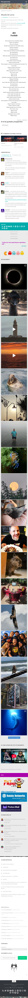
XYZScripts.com (19, 997)
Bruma (3, 932)
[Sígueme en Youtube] (9, 226)
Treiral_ (7, 182)
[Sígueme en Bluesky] (4, 226)
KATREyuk (5, 17)
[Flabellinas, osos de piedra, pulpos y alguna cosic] (14, 460)
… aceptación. (5, 867)
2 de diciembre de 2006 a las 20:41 (18, 182)
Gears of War (20, 23)
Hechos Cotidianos (6, 10)
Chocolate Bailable (6, 909)
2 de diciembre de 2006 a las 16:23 (18, 172)
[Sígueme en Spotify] (7, 226)
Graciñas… (3, 143)
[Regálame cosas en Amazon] (13, 226)
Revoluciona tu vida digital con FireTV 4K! (11, 769)
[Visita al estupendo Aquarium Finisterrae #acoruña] (14, 382)
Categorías (3, 947)
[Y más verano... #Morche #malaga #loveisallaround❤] (14, 408)
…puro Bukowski (6, 873)
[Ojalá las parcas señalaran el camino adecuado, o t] (14, 486)
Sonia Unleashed (6, 935)
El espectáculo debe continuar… (18, 819)
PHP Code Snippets (9, 997)
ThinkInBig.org (5, 923)
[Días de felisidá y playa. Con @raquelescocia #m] (14, 670)
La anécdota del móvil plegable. (9, 870)
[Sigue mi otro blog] (7, 228)
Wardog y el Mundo (6, 929)
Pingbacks (17, 155)
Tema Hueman (20, 987)
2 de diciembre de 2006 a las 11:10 (13, 160)
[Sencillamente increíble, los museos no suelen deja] (14, 696)
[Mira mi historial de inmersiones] (4, 228)
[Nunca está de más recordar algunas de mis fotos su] (14, 722)
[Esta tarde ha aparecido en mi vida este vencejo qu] (14, 513)
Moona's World (5, 926)
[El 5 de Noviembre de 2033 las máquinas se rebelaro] (14, 539)
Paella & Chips (5, 920)
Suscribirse (22, 957)
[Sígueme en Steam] (17, 226)
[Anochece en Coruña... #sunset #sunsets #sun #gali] (14, 355)
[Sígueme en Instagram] (20, 226)
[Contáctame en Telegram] (11, 226)
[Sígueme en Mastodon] (24, 226)
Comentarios (7, 155)
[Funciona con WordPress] (10, 987)
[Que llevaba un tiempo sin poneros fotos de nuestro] (14, 565)
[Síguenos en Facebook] (22, 226)
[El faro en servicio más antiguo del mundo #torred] (14, 329)
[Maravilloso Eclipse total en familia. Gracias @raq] (14, 277)
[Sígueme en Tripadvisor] (2, 228)
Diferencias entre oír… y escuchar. (10, 876)
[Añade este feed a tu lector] (2, 226)
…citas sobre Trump (6, 891)
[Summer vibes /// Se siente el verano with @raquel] (14, 434)
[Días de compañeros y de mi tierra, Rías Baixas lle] (14, 591)
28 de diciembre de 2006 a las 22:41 (18, 209)
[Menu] (26, 1)
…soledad (4, 879)
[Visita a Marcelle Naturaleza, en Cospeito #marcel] (14, 303)
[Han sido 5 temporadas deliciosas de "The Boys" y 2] (14, 644)
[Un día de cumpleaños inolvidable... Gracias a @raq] (14, 618)
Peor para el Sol (5, 2)
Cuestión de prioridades (8, 864)
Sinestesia (4, 917)
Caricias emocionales (7, 912)
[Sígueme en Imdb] (15, 226)
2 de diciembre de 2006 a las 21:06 (17, 191)
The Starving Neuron (7, 938)
